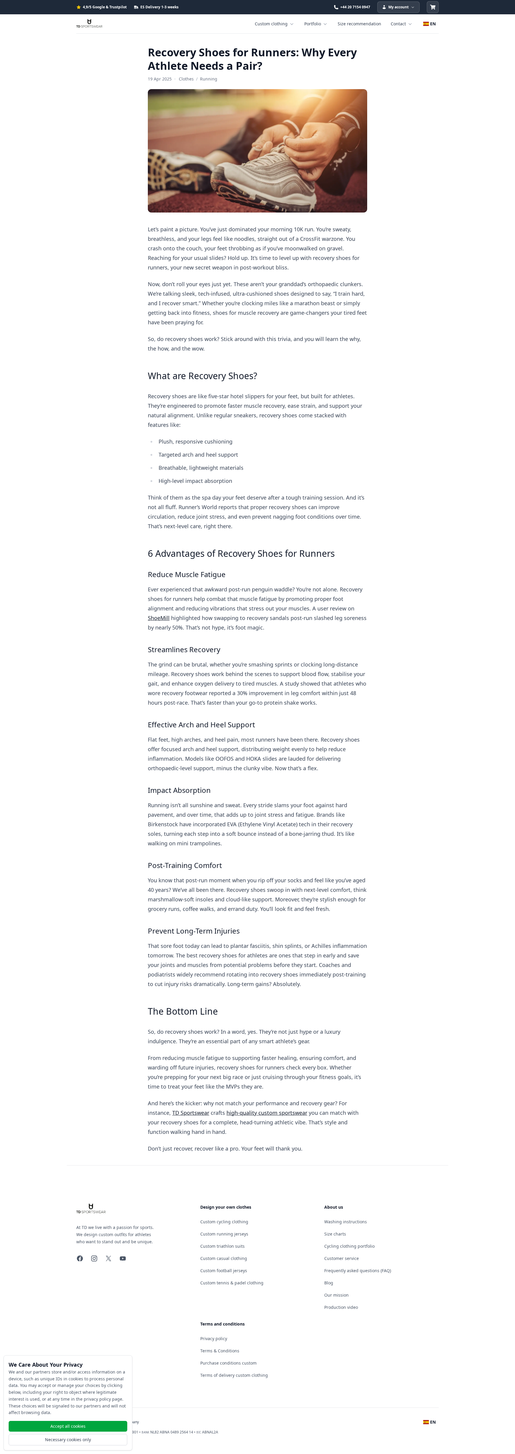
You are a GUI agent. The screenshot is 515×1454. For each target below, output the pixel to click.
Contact (398, 24)
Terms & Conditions (219, 1351)
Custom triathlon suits (222, 1246)
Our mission (336, 1295)
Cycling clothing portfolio (349, 1246)
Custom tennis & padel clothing (231, 1283)
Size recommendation (359, 24)
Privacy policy (213, 1338)
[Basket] (433, 7)
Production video (341, 1307)
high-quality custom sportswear (267, 1112)
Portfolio (312, 24)
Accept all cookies (68, 1426)
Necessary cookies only (68, 1439)
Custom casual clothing (223, 1258)
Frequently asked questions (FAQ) (357, 1270)
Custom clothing (271, 24)
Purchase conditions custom (228, 1363)
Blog (328, 1283)
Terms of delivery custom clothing (234, 1375)
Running (208, 79)
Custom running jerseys (224, 1234)
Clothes (186, 79)
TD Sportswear (190, 1112)
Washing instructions (345, 1221)
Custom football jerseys (223, 1270)
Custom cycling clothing (224, 1221)
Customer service (341, 1258)
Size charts (335, 1234)
